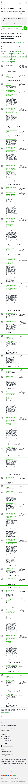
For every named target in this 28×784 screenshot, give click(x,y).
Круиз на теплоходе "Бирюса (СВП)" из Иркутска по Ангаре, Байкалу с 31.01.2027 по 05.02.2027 (11, 93)
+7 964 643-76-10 (6, 743)
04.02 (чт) (9, 53)
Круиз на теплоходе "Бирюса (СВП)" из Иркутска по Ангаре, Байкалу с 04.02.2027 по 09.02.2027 (11, 150)
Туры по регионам (21, 3)
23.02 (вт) (19, 59)
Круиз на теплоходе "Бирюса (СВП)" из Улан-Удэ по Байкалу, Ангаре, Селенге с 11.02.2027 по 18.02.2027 (11, 286)
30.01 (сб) (17, 51)
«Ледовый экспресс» (11, 139)
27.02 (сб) (9, 61)
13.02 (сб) (9, 56)
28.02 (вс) (14, 61)
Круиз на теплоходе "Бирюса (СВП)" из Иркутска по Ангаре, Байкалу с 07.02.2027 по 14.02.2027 (11, 195)
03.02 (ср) (4, 53)
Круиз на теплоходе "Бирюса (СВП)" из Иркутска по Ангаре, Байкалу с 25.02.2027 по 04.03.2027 (11, 612)
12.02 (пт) (4, 56)
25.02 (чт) (24, 59)
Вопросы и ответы (6, 730)
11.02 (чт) (24, 53)
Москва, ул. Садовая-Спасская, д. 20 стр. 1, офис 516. (13, 11)
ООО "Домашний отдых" (12, 778)
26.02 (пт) (4, 61)
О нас (5, 18)
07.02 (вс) (14, 53)
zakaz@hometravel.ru (7, 751)
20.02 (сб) (9, 59)
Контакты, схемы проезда (8, 728)
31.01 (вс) (22, 51)
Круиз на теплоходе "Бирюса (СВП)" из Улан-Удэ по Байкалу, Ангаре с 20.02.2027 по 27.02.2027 (11, 516)
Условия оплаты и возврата (8, 725)
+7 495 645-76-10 (7, 8)
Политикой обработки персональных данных (13, 771)
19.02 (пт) (4, 59)
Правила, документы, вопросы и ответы (14, 21)
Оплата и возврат (12, 18)
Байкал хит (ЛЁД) (10, 355)
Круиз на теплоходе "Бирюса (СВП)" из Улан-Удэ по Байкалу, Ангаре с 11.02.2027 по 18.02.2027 (11, 261)
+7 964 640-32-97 (6, 741)
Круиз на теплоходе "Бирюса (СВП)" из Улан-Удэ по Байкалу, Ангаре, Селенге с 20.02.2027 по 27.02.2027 (11, 542)
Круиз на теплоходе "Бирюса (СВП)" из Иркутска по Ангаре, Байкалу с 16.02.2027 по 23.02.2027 (11, 394)
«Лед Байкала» (9, 341)
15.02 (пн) (14, 56)
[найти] (25, 28)
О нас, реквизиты (5, 722)
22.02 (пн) (14, 59)
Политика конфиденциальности (14, 23)
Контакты (20, 18)
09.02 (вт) (19, 53)
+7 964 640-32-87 (6, 738)
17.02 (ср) (24, 56)
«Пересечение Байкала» (11, 665)
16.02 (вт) (19, 56)
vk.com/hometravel (6, 756)
